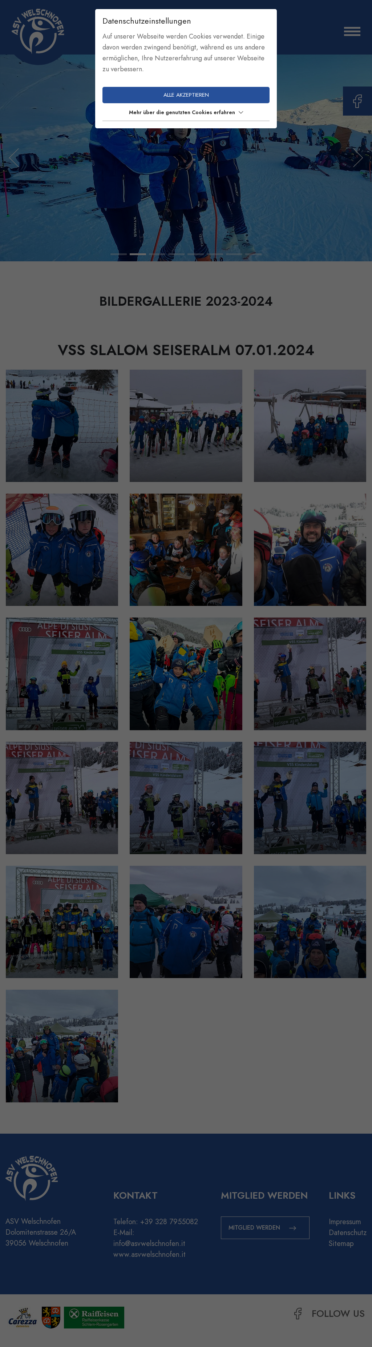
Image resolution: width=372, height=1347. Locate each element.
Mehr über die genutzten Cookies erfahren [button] (182, 112)
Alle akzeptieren (186, 95)
